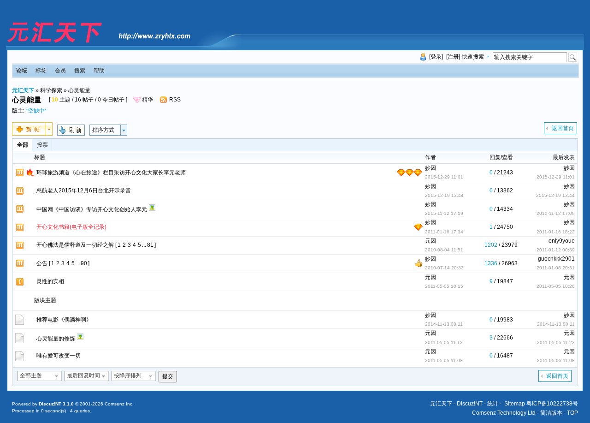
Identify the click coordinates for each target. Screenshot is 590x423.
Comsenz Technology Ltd (504, 413)
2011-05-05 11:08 (556, 360)
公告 (41, 263)
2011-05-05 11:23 (556, 342)
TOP (572, 413)
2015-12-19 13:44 (555, 195)
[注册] (453, 57)
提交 (167, 376)
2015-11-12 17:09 (556, 213)
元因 (430, 241)
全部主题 (31, 375)
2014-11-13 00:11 (556, 324)
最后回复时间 (83, 375)
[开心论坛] (98, 43)
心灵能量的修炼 (55, 338)
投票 (42, 145)
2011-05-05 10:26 (556, 286)
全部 (22, 145)
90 (84, 263)
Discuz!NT (470, 403)
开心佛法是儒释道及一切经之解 (75, 245)
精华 (147, 99)
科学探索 (51, 90)
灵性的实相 (50, 281)
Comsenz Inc (118, 403)
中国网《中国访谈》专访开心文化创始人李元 (91, 209)
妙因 (430, 168)
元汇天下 (23, 90)
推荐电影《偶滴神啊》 (64, 319)
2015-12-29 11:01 (556, 176)
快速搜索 (473, 57)
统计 (492, 403)
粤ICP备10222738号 (552, 403)
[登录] (436, 57)
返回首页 (563, 128)
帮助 (99, 70)
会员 (60, 70)
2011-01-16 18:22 (556, 231)
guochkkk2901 (556, 259)
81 (150, 245)
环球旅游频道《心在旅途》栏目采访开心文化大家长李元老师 (111, 172)
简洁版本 (551, 413)
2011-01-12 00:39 (556, 249)
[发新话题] (32, 134)
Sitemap (514, 403)
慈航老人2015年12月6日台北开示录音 (83, 190)
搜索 (79, 70)
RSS (175, 99)
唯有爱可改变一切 (58, 355)
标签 (41, 70)
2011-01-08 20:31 (556, 267)
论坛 (21, 70)
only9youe (562, 241)
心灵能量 (79, 90)
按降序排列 (128, 375)
